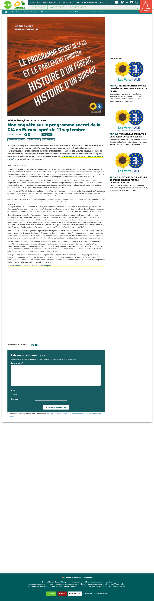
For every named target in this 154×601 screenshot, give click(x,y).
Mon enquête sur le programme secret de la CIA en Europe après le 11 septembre (53, 127)
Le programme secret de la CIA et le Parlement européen (29, 266)
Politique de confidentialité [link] (96, 593)
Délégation (47, 135)
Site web (14, 399)
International (15, 12)
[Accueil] (6, 12)
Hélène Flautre (33, 140)
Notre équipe (37, 7)
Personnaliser (75, 593)
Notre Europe (78, 7)
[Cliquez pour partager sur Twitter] (25, 134)
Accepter (51, 593)
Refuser (62, 593)
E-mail (14, 395)
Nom (13, 390)
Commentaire (17, 363)
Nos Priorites (58, 7)
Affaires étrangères (31, 12)
